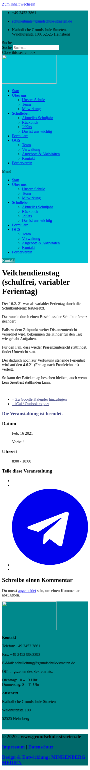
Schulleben (21, 113)
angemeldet (27, 590)
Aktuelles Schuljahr (37, 118)
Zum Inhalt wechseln (18, 4)
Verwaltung (31, 149)
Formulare (20, 136)
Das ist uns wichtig (37, 131)
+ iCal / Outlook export (30, 404)
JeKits (27, 127)
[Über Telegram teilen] (50, 565)
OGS (16, 140)
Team (26, 104)
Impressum (13, 746)
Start (15, 91)
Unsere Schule (33, 100)
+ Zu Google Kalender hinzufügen (39, 399)
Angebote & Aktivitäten (41, 154)
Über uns (19, 95)
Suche (7, 47)
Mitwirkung (31, 109)
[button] (45, 43)
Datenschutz (40, 746)
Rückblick (30, 122)
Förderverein (22, 163)
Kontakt (28, 158)
